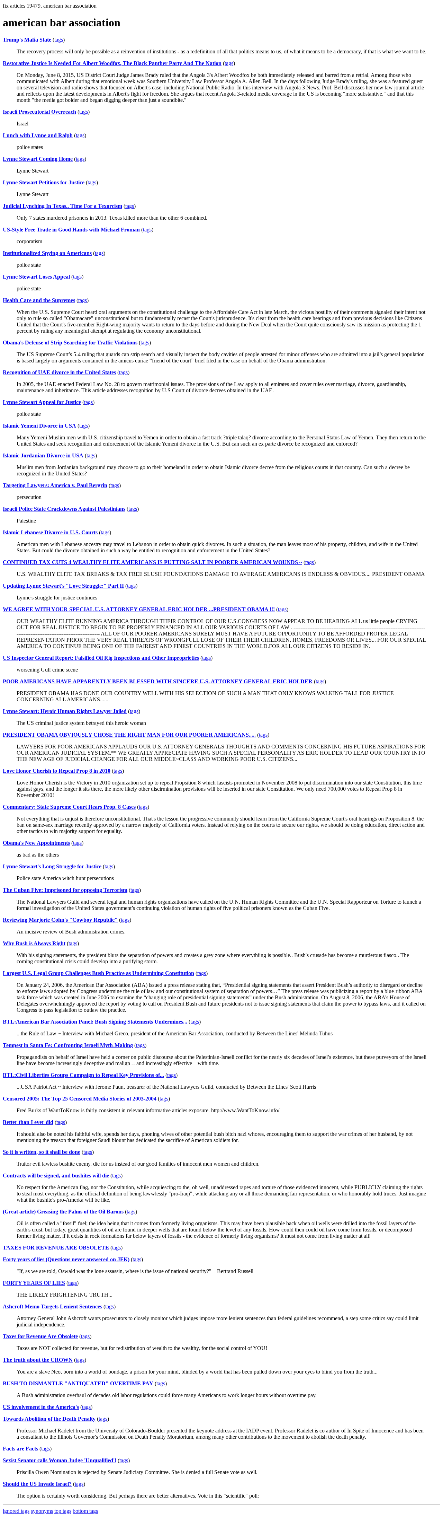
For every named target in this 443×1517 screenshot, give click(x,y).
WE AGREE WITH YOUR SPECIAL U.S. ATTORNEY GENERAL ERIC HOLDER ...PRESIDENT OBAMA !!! (139, 609)
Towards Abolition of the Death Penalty (49, 1419)
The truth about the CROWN (38, 1360)
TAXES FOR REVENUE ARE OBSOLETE (56, 1248)
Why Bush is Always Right (34, 943)
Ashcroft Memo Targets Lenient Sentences (52, 1306)
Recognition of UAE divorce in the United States (59, 372)
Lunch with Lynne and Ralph (38, 135)
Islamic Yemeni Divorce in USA (39, 426)
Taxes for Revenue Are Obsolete (40, 1336)
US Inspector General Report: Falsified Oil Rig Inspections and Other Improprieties (101, 658)
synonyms (42, 1511)
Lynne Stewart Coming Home (38, 159)
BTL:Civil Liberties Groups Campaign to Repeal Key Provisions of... (83, 1075)
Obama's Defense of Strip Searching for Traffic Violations (70, 342)
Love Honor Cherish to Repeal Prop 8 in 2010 (56, 771)
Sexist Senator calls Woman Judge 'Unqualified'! (59, 1460)
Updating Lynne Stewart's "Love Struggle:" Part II (63, 586)
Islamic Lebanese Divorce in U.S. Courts (50, 532)
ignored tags (16, 1511)
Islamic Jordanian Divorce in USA (43, 455)
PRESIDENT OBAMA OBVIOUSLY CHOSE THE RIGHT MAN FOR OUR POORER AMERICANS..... (129, 735)
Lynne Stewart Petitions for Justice (43, 182)
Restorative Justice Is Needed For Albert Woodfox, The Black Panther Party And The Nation (112, 63)
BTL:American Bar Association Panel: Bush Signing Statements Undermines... (95, 1022)
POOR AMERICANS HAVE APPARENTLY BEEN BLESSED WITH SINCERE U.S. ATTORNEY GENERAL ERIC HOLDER (158, 681)
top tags (62, 1511)
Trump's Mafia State (27, 40)
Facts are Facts (20, 1449)
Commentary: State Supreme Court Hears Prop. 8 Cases (69, 807)
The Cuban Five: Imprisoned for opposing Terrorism (65, 890)
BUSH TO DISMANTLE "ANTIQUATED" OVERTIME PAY (78, 1383)
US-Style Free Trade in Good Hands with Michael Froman (71, 230)
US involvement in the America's (41, 1407)
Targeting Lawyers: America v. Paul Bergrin (55, 485)
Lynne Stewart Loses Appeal (36, 277)
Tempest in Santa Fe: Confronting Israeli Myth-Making (68, 1045)
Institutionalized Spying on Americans (47, 253)
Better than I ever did (28, 1122)
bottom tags (85, 1511)
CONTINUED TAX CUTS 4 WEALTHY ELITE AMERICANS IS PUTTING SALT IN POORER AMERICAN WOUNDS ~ (152, 562)
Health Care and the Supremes (39, 300)
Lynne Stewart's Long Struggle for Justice (52, 866)
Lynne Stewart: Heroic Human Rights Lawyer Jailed (65, 711)
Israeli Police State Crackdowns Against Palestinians (64, 509)
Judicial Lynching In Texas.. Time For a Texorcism (62, 206)
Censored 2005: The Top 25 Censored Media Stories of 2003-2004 (79, 1099)
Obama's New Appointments (36, 843)
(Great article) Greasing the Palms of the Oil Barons (63, 1212)
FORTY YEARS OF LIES (34, 1283)
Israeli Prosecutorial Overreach (39, 112)
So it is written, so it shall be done (41, 1152)
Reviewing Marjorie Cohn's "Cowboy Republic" (60, 920)
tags (58, 40)
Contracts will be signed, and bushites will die (56, 1175)
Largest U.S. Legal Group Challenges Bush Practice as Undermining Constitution (98, 973)
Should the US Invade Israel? (37, 1484)
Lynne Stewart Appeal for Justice (42, 402)
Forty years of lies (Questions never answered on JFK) (66, 1259)
